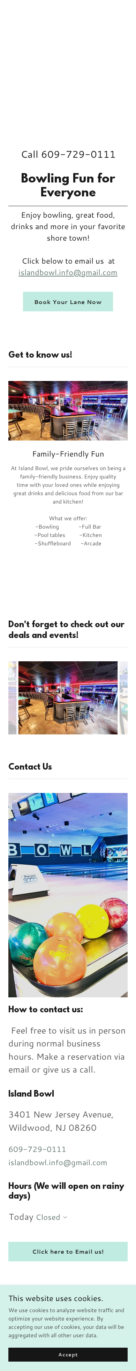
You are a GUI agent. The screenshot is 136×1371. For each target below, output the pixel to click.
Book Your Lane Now (67, 302)
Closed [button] (48, 1217)
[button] (64, 1217)
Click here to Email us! (68, 1251)
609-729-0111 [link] (78, 154)
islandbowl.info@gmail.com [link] (57, 1162)
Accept (68, 1354)
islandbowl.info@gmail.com (68, 272)
